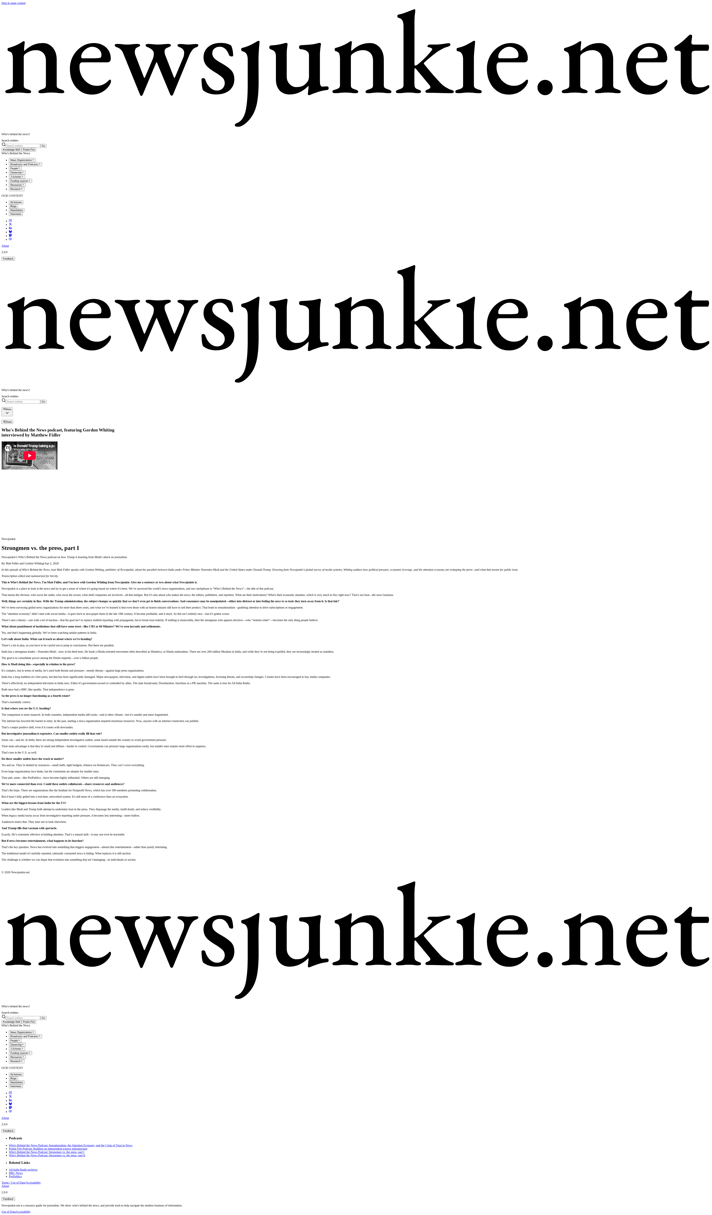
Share (8, 422)
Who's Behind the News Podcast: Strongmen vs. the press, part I (46, 1152)
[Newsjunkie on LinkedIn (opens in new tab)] (10, 228)
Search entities (9, 140)
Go (43, 145)
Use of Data (8, 1211)
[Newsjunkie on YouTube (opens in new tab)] (10, 239)
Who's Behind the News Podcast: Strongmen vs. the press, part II (47, 1155)
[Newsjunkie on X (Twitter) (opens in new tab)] (10, 224)
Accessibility (33, 1182)
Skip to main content (13, 3)
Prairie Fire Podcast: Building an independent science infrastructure (48, 1148)
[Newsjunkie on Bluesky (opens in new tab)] (10, 232)
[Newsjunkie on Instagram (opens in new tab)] (10, 220)
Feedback (8, 258)
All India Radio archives (23, 1169)
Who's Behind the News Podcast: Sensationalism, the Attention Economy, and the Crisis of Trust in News (70, 1145)
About (5, 245)
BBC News (16, 1173)
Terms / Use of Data (13, 1182)
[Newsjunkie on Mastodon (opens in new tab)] (10, 235)
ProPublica (15, 1176)
